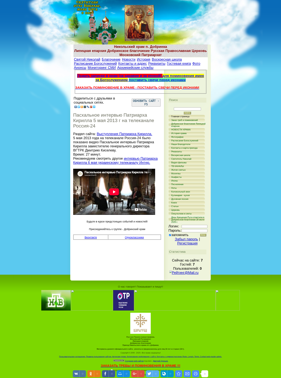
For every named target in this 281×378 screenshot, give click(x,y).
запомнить (180, 235)
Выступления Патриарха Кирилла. (124, 134)
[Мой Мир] (84, 107)
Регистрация (187, 243)
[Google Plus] (91, 107)
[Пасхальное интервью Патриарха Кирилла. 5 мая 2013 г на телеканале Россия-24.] (178, 373)
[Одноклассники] (81, 107)
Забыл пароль (186, 239)
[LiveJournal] (88, 107)
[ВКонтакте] (75, 107)
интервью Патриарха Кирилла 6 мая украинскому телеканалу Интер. (115, 160)
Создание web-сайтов (134, 361)
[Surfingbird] (94, 107)
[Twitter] (78, 107)
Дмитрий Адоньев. (160, 361)
